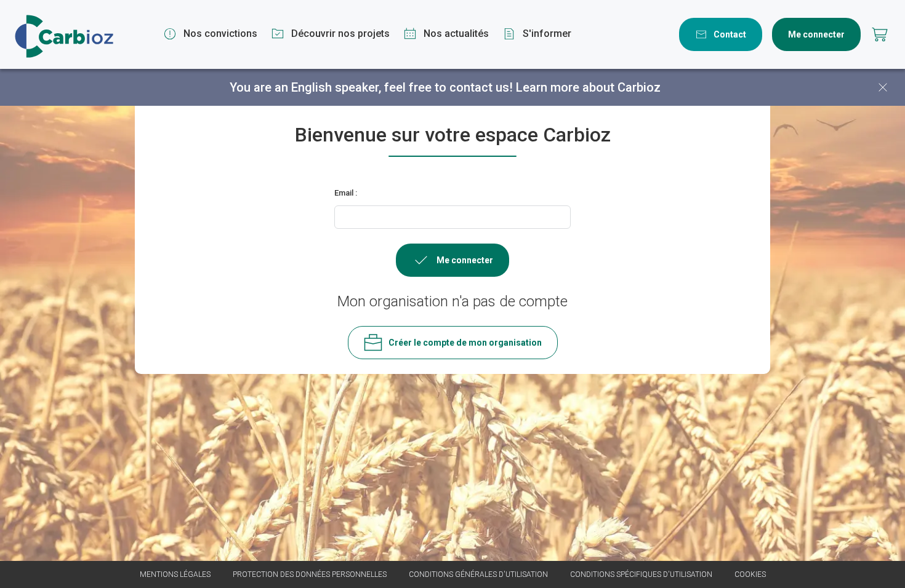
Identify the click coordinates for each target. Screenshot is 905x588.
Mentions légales (175, 574)
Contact (730, 34)
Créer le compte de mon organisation (465, 343)
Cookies (750, 574)
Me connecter (816, 34)
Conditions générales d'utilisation (478, 574)
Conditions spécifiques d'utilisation (641, 574)
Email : (345, 192)
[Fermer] (882, 87)
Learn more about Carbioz (588, 87)
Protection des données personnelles (310, 574)
